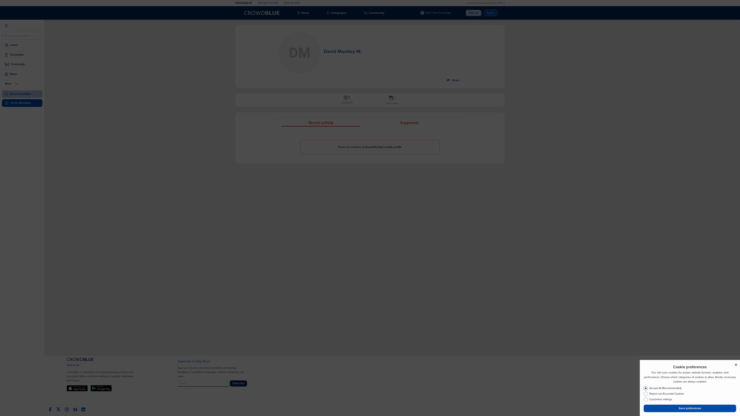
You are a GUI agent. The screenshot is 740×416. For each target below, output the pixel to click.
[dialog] (690, 388)
